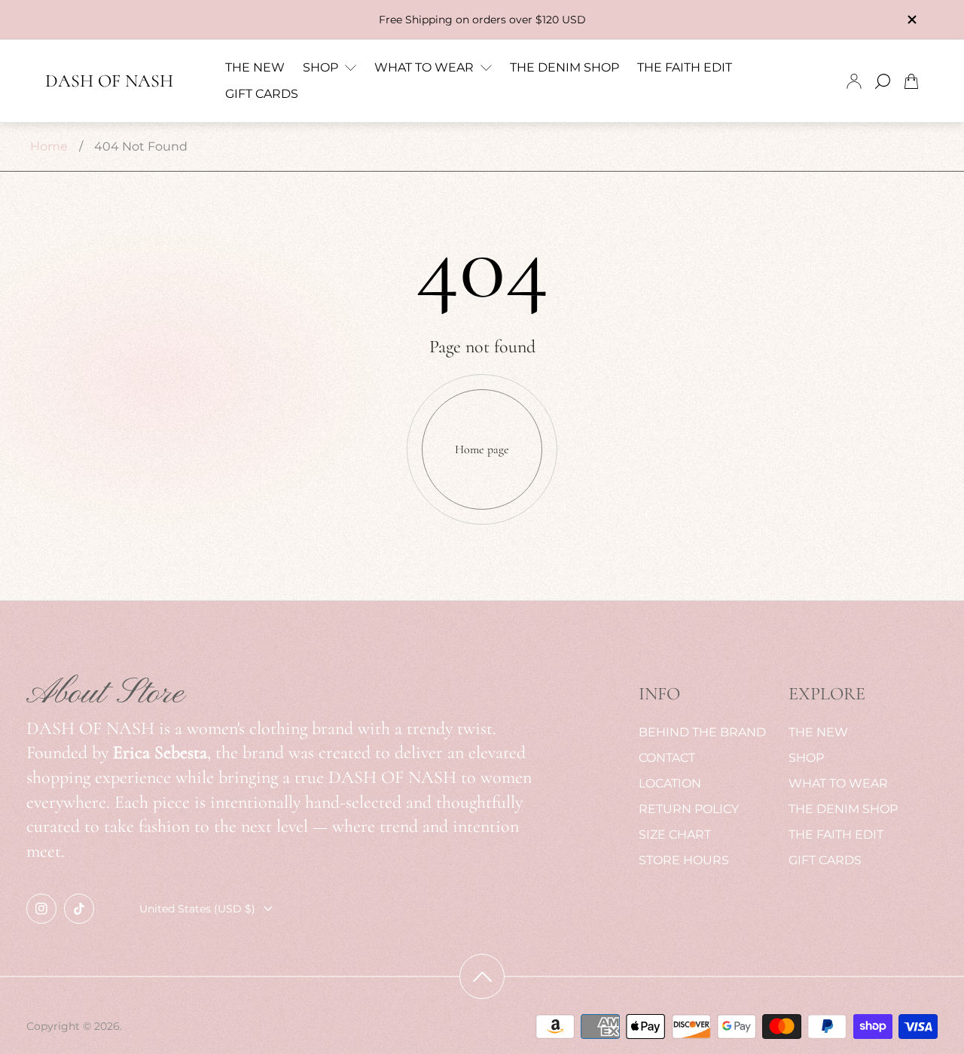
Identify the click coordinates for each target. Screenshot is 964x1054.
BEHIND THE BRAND (702, 732)
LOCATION (670, 783)
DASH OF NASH (109, 81)
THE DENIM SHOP (843, 809)
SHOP (806, 758)
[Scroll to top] (482, 976)
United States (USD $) (197, 908)
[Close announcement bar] (911, 19)
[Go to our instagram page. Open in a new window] (41, 909)
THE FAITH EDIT (836, 834)
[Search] (882, 81)
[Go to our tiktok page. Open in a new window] (79, 909)
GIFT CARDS (825, 860)
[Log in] (854, 81)
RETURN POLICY (689, 809)
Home (49, 146)
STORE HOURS (684, 860)
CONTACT (667, 758)
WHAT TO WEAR (838, 783)
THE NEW (818, 732)
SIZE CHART (675, 834)
